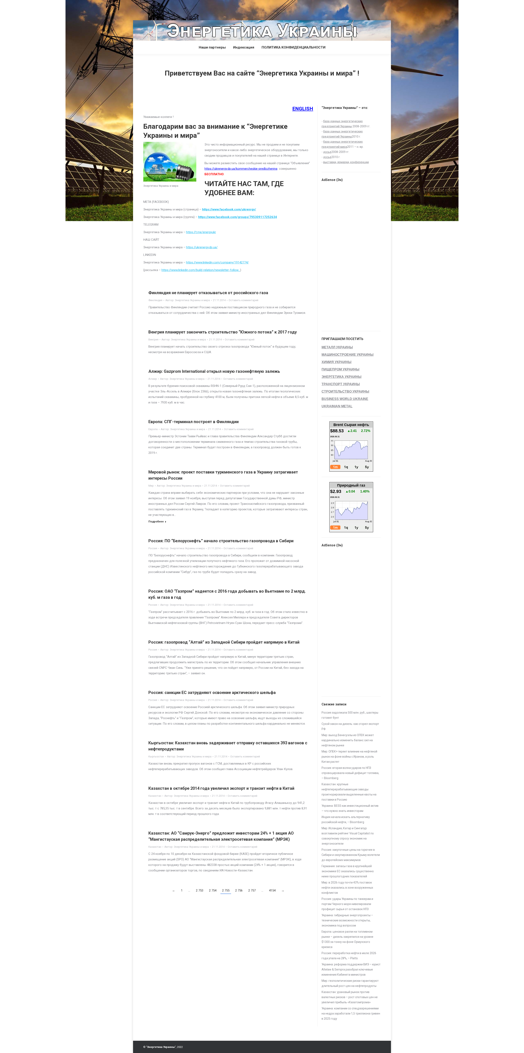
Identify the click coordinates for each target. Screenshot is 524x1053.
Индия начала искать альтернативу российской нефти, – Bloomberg (346, 819)
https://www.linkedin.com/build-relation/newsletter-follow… (200, 270)
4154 (272, 890)
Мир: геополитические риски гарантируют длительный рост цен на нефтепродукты (350, 983)
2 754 (212, 890)
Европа (153, 429)
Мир (151, 485)
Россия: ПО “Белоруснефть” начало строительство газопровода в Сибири (221, 540)
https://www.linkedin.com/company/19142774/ (217, 262)
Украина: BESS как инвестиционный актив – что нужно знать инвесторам (350, 808)
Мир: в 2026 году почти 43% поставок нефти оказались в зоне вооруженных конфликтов (347, 887)
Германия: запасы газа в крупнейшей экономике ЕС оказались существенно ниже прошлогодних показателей (348, 871)
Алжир (152, 378)
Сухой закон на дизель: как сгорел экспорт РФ (350, 726)
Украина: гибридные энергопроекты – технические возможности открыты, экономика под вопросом (347, 920)
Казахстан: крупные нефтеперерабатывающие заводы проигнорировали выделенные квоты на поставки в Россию (349, 792)
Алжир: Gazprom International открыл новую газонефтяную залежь (214, 371)
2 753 (199, 890)
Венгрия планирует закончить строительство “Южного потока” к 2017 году (222, 332)
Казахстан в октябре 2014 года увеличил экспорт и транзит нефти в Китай (221, 788)
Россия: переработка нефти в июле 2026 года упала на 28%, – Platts (349, 955)
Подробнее (156, 521)
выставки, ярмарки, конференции (346, 162)
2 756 (239, 890)
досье (327, 152)
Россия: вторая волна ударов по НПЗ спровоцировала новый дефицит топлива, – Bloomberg (350, 773)
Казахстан (154, 795)
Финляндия (155, 300)
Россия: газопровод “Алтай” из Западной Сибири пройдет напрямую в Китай (223, 642)
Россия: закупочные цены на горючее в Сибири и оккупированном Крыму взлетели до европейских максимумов (351, 855)
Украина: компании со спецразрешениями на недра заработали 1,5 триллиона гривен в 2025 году (351, 1013)
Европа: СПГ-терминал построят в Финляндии (193, 421)
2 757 (252, 890)
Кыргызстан (156, 756)
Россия (152, 548)
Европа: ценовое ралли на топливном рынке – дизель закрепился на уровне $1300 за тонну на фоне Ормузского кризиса (347, 939)
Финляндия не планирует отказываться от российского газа (208, 292)
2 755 (225, 890)
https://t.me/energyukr (201, 232)
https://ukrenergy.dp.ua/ (202, 247)
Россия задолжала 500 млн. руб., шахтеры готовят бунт (350, 715)
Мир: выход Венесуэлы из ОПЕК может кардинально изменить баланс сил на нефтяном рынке (348, 740)
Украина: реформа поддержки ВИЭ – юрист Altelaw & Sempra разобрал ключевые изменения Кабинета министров (351, 969)
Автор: (187, 300)
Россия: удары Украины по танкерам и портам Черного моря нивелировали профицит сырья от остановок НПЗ (347, 904)
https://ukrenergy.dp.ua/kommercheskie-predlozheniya (240, 169)
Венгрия (153, 339)
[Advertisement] (74, 9)
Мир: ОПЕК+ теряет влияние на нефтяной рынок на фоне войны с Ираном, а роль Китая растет (349, 756)
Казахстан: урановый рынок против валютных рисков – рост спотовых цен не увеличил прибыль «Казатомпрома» (350, 997)
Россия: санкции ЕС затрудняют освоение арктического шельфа (212, 692)
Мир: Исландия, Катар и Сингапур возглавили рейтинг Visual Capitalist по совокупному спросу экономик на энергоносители (348, 836)
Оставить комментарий (243, 300)
